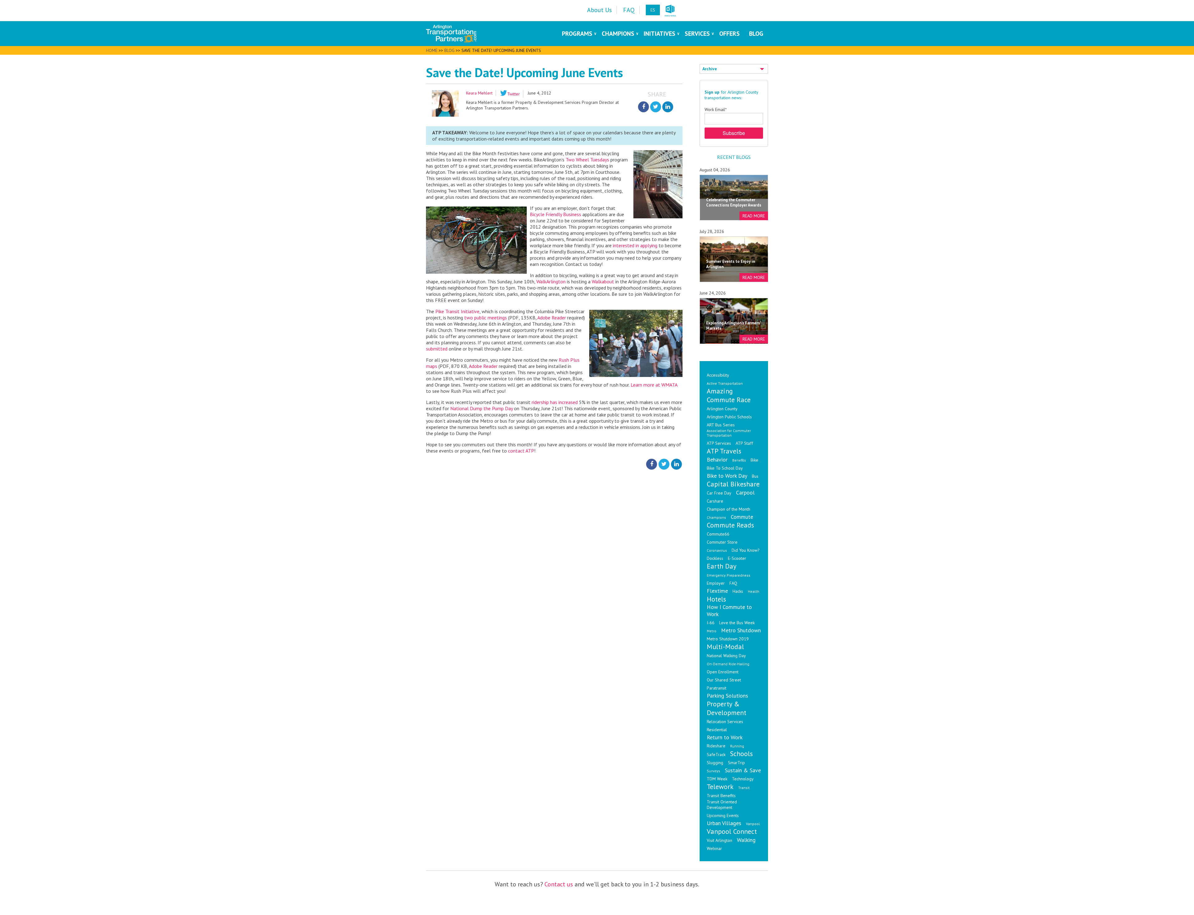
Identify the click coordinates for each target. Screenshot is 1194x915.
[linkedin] (667, 107)
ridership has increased (555, 402)
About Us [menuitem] (599, 10)
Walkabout (603, 281)
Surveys (713, 771)
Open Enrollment (722, 672)
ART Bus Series (721, 425)
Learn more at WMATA (654, 385)
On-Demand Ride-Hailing (728, 664)
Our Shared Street (724, 680)
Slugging (715, 762)
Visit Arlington (719, 840)
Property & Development (726, 708)
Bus (755, 476)
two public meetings (485, 317)
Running (737, 746)
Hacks (738, 591)
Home (431, 50)
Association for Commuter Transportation (729, 433)
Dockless (715, 558)
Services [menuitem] (697, 34)
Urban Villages (724, 823)
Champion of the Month (728, 509)
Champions (716, 517)
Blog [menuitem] (756, 34)
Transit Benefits (721, 795)
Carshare (715, 501)
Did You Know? (746, 550)
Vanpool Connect (732, 831)
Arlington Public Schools (729, 417)
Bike (754, 460)
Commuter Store (722, 542)
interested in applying (635, 245)
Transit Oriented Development (722, 804)
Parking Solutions (727, 695)
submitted (436, 349)
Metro (711, 631)
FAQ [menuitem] (629, 10)
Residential (717, 729)
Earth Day (721, 566)
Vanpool (753, 823)
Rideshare (716, 746)
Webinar (714, 848)
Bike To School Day (725, 468)
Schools (741, 753)
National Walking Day (726, 655)
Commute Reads (730, 525)
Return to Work (725, 737)
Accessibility (718, 375)
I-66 (711, 622)
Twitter (513, 94)
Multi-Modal (725, 646)
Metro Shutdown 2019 (728, 639)
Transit (744, 787)
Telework (720, 786)
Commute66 (718, 534)
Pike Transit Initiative (457, 311)
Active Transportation (725, 383)
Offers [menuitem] (729, 34)
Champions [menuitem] (618, 34)
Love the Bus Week (737, 622)
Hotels (716, 599)
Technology (743, 779)
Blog (449, 50)
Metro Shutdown (741, 630)
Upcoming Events (723, 815)
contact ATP (521, 451)
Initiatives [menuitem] (659, 34)
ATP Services (719, 443)
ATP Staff (744, 443)
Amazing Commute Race (729, 395)
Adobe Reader (551, 317)
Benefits (739, 460)
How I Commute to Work (729, 610)
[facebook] (643, 107)
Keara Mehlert (479, 93)
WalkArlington (551, 281)
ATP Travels (724, 451)
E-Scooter (737, 558)
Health (753, 591)
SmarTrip (736, 762)
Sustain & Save (743, 770)
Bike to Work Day (727, 475)
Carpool (745, 492)
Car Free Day (719, 493)
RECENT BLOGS (734, 157)
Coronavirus (717, 550)
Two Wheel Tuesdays (587, 159)
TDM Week (717, 779)
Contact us (558, 884)
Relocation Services (725, 721)
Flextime (717, 590)
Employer (716, 583)
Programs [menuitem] (577, 34)
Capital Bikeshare (733, 484)
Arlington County (722, 408)
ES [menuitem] (652, 10)
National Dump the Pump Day (481, 408)
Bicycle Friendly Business (555, 214)
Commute (742, 516)
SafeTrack (716, 754)
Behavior (717, 459)
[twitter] (655, 107)
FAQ (733, 583)
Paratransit (716, 688)
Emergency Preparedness (728, 575)
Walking (746, 839)
